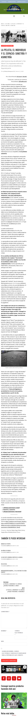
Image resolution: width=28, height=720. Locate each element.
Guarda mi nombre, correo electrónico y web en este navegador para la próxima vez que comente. (14, 653)
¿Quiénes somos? (21, 1)
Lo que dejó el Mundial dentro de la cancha (11, 557)
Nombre (4, 631)
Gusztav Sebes (11, 530)
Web (2, 641)
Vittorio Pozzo (16, 532)
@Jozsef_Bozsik (21, 76)
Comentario (5, 611)
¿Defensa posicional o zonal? (11, 508)
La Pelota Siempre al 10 (9, 71)
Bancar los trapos (5, 544)
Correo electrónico (18, 632)
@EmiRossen (22, 81)
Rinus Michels (8, 532)
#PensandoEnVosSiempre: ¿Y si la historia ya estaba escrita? (14, 571)
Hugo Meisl (18, 530)
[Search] (24, 16)
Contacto (4, 1)
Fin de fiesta (4, 564)
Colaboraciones (12, 1)
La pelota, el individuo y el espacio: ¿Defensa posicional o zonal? (12, 584)
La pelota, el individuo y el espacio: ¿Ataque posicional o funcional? (15, 589)
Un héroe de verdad (6, 550)
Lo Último (4, 45)
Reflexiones (10, 45)
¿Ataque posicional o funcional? (12, 511)
